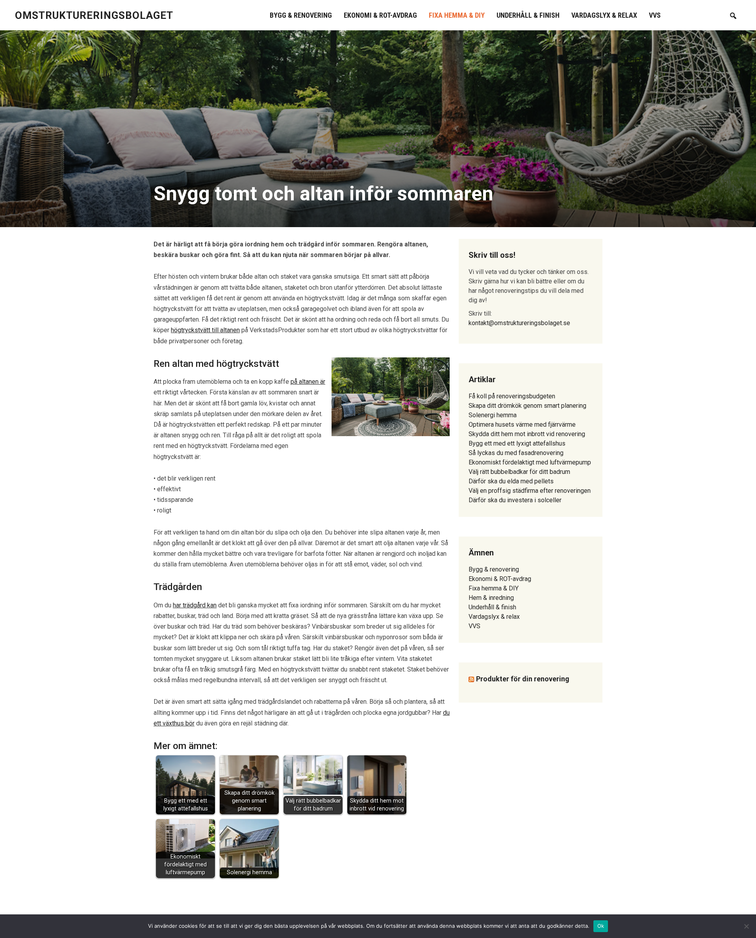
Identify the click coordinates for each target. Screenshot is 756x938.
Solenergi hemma (493, 415)
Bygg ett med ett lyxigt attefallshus (517, 443)
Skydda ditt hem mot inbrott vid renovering (527, 434)
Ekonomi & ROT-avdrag (380, 15)
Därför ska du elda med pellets (511, 481)
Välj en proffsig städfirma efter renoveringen (530, 490)
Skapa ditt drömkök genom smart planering (527, 405)
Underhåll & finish (528, 15)
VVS (655, 15)
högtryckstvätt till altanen (205, 330)
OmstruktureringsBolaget (94, 15)
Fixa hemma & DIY (457, 15)
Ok (600, 926)
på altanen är (308, 381)
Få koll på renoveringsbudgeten (512, 396)
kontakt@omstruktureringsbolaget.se (519, 323)
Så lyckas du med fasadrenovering (516, 453)
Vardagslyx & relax (604, 15)
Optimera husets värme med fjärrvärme (522, 424)
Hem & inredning (491, 597)
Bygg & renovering (301, 15)
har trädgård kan (195, 605)
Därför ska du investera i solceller (515, 500)
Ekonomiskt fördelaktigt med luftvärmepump (530, 462)
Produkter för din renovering (522, 679)
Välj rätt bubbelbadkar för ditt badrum (519, 471)
